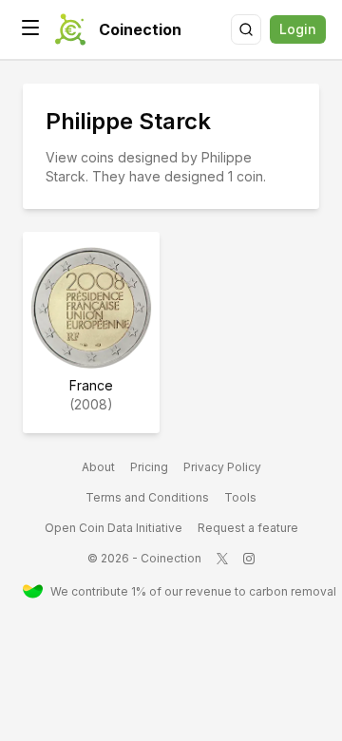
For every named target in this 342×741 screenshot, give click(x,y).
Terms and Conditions (147, 497)
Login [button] (297, 29)
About (98, 467)
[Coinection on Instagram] (249, 558)
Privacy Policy (222, 467)
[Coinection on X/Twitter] (222, 558)
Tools (240, 497)
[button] (30, 27)
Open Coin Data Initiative (113, 528)
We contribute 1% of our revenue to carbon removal (184, 591)
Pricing (149, 467)
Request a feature (248, 528)
